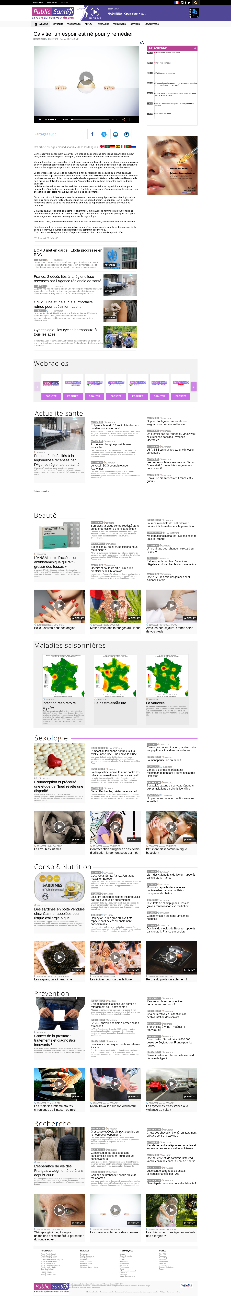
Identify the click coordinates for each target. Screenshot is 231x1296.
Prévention (124, 1261)
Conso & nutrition (126, 1256)
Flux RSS (162, 1254)
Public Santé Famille (49, 1261)
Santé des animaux (127, 1276)
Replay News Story (48, 1275)
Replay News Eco (47, 1273)
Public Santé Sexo (48, 1263)
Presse (162, 1269)
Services (162, 1263)
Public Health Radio (48, 1267)
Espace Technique (166, 1267)
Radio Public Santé (48, 1254)
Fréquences (84, 1254)
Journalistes (163, 1265)
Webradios (84, 1265)
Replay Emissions (87, 1256)
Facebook (163, 1256)
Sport (122, 1269)
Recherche (84, 1260)
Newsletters (163, 1261)
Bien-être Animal (47, 1269)
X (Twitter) (163, 1258)
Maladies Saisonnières (89, 1267)
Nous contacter (86, 1261)
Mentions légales (92, 1292)
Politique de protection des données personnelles (141, 1292)
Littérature (124, 1273)
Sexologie (123, 1275)
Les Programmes (86, 1258)
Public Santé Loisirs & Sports (52, 1260)
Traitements (124, 1267)
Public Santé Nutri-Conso (50, 1265)
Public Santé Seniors (49, 1256)
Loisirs (122, 1260)
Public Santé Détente (49, 1258)
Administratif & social (128, 1271)
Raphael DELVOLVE (69, 39)
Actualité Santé (86, 1263)
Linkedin (162, 1260)
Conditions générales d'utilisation (111, 1292)
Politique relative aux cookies (170, 1292)
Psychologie (124, 1263)
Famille (122, 1258)
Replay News (46, 1271)
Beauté (122, 1254)
